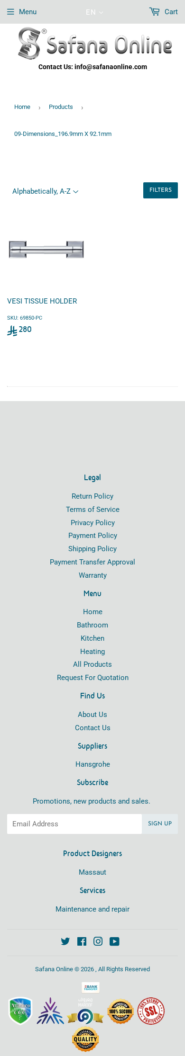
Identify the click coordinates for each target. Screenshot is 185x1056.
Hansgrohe (92, 764)
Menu (28, 12)
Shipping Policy (92, 549)
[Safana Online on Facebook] (82, 943)
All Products (92, 664)
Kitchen (92, 638)
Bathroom (92, 625)
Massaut (92, 872)
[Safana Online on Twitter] (65, 943)
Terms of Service (93, 509)
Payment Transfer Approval (92, 562)
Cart (170, 12)
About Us (92, 714)
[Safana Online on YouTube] (115, 943)
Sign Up (160, 824)
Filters (160, 190)
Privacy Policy (93, 523)
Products (61, 106)
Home (22, 106)
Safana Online (54, 969)
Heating (92, 651)
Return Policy (92, 496)
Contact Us (93, 728)
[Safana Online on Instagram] (98, 943)
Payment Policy (92, 535)
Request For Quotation (93, 677)
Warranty (93, 575)
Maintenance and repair (93, 909)
